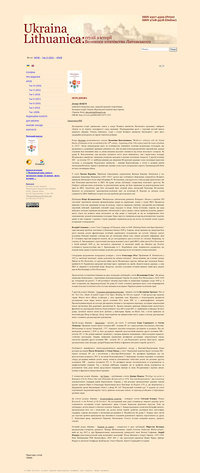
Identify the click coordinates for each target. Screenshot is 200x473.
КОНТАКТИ (31, 130)
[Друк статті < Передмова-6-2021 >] (160, 66)
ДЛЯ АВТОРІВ (32, 121)
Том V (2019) (34, 94)
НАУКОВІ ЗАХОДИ (34, 125)
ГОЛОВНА (30, 72)
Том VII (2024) (35, 86)
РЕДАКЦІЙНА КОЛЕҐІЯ (36, 116)
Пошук (173, 49)
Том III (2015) (35, 103)
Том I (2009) (34, 112)
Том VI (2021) (48, 58)
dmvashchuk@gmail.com (96, 112)
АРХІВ (37, 58)
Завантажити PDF (74, 120)
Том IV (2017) (35, 99)
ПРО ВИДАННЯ (33, 77)
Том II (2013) (34, 108)
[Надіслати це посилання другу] (163, 66)
